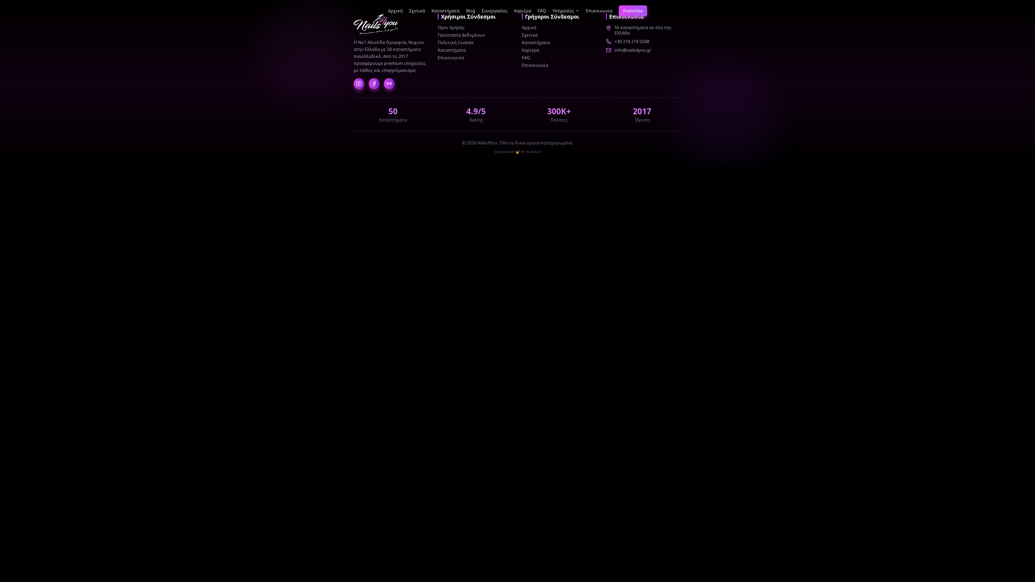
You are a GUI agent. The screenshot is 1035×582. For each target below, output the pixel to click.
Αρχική (395, 10)
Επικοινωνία (599, 10)
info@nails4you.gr (633, 50)
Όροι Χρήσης (451, 27)
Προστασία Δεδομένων (461, 35)
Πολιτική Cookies (456, 42)
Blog (470, 10)
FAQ (542, 10)
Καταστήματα (446, 10)
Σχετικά (417, 10)
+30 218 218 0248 (632, 41)
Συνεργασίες (495, 10)
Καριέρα (522, 10)
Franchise (633, 11)
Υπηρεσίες (563, 10)
